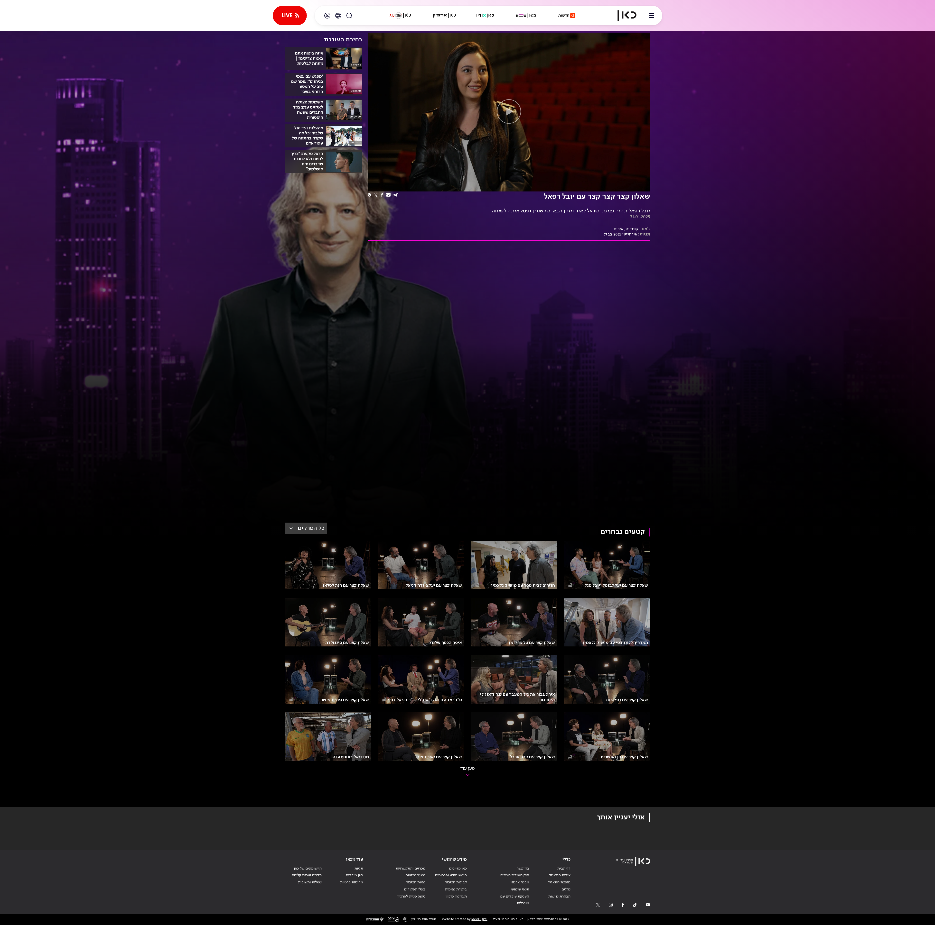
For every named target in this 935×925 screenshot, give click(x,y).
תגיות (359, 869)
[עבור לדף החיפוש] (349, 15)
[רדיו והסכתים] (485, 15)
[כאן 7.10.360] (400, 15)
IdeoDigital (479, 919)
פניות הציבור (415, 882)
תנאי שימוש (520, 889)
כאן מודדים (354, 875)
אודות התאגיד (559, 875)
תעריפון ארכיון (456, 896)
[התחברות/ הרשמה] (327, 15)
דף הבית (563, 869)
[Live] (290, 15)
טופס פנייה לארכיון (411, 896)
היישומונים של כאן (308, 869)
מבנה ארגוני (520, 882)
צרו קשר (523, 869)
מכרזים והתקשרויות (410, 869)
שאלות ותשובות (310, 882)
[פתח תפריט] (651, 15)
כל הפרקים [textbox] (311, 528)
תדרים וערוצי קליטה (307, 875)
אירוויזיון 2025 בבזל (620, 234)
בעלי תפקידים (414, 889)
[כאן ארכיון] (444, 15)
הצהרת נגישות (559, 896)
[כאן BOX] (526, 15)
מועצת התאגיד (559, 882)
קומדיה (632, 229)
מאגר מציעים (415, 875)
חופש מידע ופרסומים (451, 875)
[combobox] (306, 528)
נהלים (565, 889)
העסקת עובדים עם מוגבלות (514, 900)
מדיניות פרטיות (351, 882)
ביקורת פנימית (456, 889)
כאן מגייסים (458, 869)
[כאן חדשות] (566, 15)
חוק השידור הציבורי (514, 875)
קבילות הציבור (456, 882)
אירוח (618, 229)
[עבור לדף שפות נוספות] (338, 15)
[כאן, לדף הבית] (623, 15)
